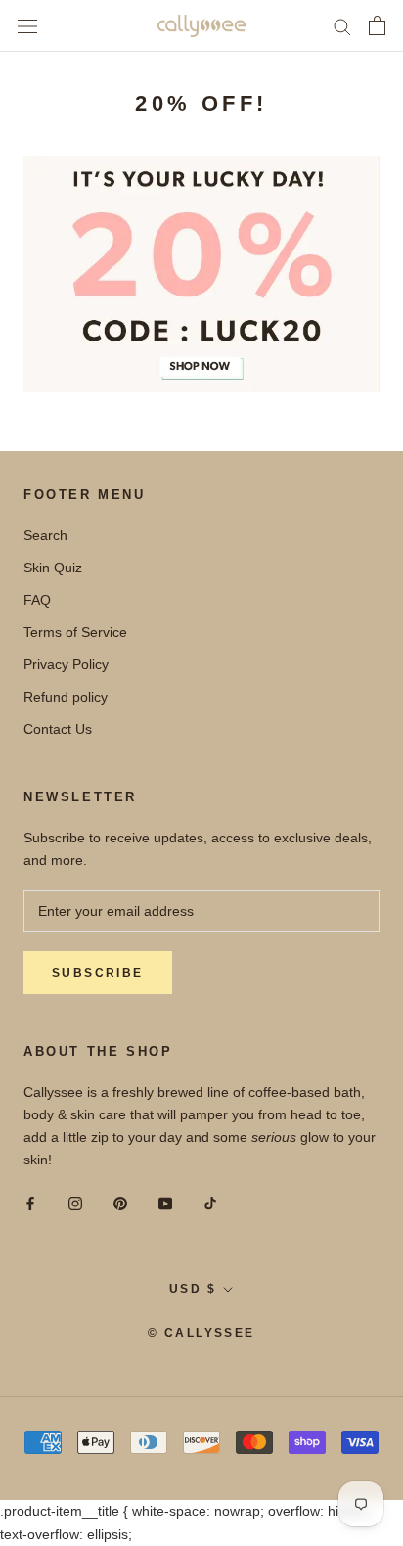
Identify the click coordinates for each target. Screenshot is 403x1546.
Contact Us (57, 729)
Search (45, 535)
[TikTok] (210, 1202)
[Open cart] (377, 25)
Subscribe (98, 972)
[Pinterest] (120, 1202)
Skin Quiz (52, 567)
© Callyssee (201, 1333)
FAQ (37, 600)
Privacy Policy (66, 664)
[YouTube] (165, 1202)
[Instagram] (75, 1202)
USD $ (192, 1289)
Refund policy (65, 697)
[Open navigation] (27, 26)
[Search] (342, 26)
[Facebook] (30, 1202)
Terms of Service (75, 632)
